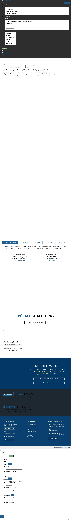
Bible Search (9, 39)
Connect (7, 16)
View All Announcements (35, 322)
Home (5, 459)
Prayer (38, 242)
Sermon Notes (10, 37)
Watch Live (5, 456)
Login (3, 447)
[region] (35, 149)
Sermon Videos (8, 34)
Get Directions (51, 260)
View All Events (53, 438)
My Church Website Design (64, 447)
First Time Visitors (10, 242)
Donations (26, 242)
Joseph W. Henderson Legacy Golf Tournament (19, 21)
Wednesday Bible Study (58, 426)
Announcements (11, 26)
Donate (4, 48)
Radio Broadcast (9, 42)
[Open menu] (67, 3)
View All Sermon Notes (49, 383)
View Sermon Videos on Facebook (49, 378)
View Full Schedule (20, 260)
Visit (6, 4)
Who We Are (9, 9)
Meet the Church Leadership (14, 11)
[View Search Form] (3, 50)
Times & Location (11, 13)
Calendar (9, 23)
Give (11, 456)
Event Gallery (10, 28)
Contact (18, 456)
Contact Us (10, 440)
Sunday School (56, 430)
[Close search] (2, 516)
